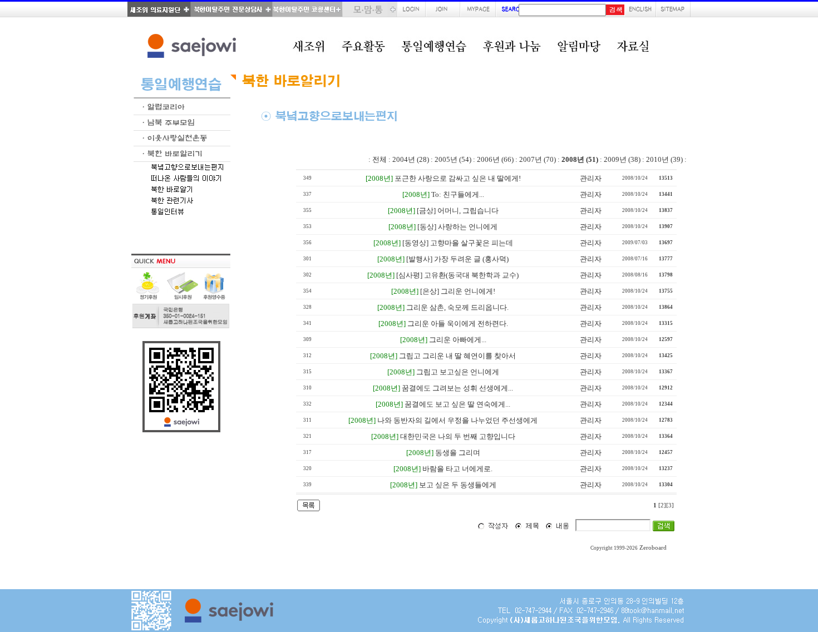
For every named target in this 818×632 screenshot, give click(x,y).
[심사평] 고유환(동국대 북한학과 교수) (457, 275)
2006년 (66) (495, 159)
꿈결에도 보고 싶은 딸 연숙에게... (457, 404)
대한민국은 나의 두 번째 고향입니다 (457, 436)
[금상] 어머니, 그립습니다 (458, 210)
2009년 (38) (622, 159)
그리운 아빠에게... (457, 339)
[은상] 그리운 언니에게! (457, 291)
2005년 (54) (453, 159)
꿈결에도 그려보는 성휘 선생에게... (457, 388)
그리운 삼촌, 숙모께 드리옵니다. (457, 307)
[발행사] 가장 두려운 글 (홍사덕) (457, 259)
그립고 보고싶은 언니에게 (457, 372)
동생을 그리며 (457, 452)
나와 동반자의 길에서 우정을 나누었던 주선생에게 (457, 420)
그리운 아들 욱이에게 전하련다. (457, 323)
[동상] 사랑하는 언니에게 (457, 227)
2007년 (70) (537, 159)
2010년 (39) (664, 159)
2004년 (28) (410, 159)
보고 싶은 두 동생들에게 (457, 485)
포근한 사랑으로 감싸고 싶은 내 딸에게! (458, 178)
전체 (379, 159)
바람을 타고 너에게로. (457, 469)
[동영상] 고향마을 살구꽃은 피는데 (457, 243)
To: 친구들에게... (457, 194)
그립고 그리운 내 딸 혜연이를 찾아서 (457, 356)
